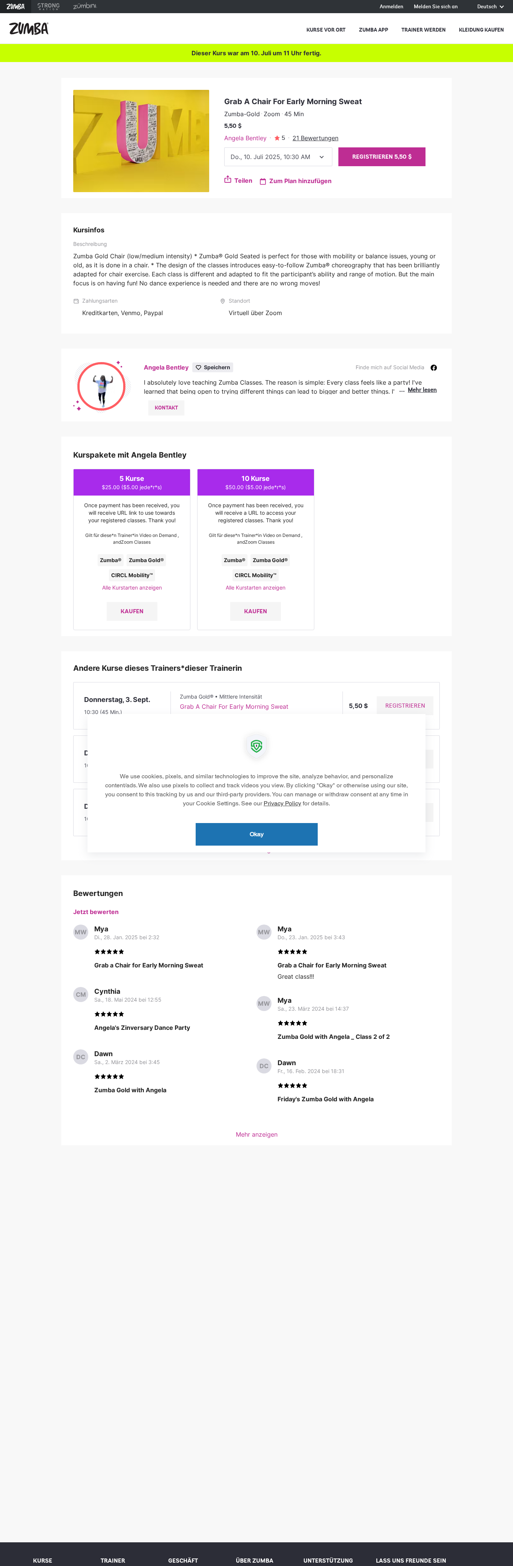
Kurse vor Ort (326, 30)
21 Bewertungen (315, 138)
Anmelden (391, 7)
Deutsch (487, 7)
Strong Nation (48, 6)
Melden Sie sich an (436, 7)
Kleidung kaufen (481, 30)
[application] (256, 783)
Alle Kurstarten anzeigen (132, 587)
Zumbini (85, 6)
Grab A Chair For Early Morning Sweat (234, 706)
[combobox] (278, 156)
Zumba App (373, 30)
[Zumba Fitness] (28, 28)
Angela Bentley (245, 138)
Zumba (15, 6)
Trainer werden (423, 30)
